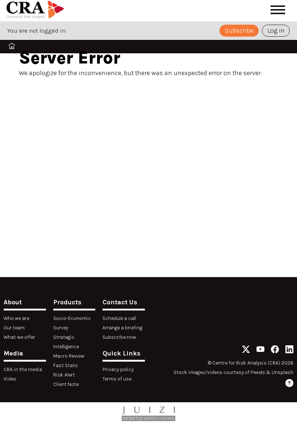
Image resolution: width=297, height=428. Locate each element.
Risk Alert (64, 375)
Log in (276, 30)
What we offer (19, 337)
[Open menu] (278, 9)
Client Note (66, 384)
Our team (14, 328)
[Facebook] (275, 350)
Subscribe (239, 30)
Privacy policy (118, 369)
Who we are (16, 318)
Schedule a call (119, 318)
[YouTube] (260, 350)
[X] (246, 350)
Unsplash (282, 372)
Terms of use (117, 379)
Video (10, 379)
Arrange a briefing (122, 328)
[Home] (35, 11)
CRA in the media (23, 369)
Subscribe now (119, 337)
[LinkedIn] (289, 350)
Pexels (258, 372)
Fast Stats (65, 365)
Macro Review (68, 356)
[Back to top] (289, 384)
